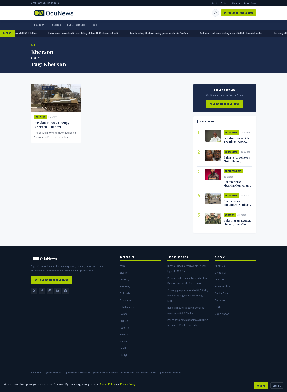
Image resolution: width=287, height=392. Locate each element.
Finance (124, 334)
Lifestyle (124, 355)
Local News (231, 132)
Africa (123, 266)
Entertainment (76, 24)
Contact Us (220, 273)
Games (123, 341)
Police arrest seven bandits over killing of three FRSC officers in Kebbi (72, 33)
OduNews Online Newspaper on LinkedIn (139, 372)
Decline (277, 385)
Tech (94, 24)
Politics (56, 24)
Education (125, 300)
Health (123, 348)
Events (123, 314)
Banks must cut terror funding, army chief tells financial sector (220, 33)
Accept (261, 385)
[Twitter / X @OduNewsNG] (34, 291)
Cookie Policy (222, 293)
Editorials (125, 293)
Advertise (236, 3)
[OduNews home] (72, 258)
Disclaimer (220, 300)
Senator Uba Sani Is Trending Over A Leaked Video (236, 141)
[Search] (215, 13)
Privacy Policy (222, 286)
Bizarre (123, 273)
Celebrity (124, 279)
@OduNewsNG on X (54, 372)
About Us (220, 266)
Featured (124, 327)
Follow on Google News (240, 12)
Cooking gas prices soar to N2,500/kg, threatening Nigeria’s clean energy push (188, 295)
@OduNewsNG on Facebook (78, 372)
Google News (250, 3)
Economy (39, 24)
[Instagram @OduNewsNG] (50, 291)
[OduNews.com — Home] (53, 13)
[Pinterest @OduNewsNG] (65, 291)
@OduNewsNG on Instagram (105, 372)
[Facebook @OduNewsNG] (42, 291)
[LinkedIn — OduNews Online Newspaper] (57, 291)
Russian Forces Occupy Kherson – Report (51, 125)
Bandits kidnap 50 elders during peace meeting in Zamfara (148, 33)
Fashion (124, 321)
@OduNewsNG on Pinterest (171, 372)
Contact (224, 3)
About (214, 3)
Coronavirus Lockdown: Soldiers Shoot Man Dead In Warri (237, 206)
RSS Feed (219, 307)
